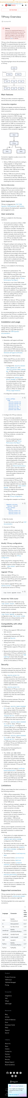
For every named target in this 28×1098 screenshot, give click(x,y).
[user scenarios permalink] (15, 214)
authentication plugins (18, 896)
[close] (25, 1086)
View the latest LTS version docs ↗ (14, 3)
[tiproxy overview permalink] (22, 17)
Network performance (19, 466)
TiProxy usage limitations (13, 390)
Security (12, 638)
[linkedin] (14, 1072)
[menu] (2, 5)
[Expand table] (25, 907)
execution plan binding (10, 874)
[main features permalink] (14, 95)
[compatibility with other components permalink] (13, 626)
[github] (7, 1072)
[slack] (20, 1072)
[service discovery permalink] (15, 185)
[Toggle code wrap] (23, 398)
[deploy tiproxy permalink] (13, 337)
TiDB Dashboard (11, 206)
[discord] (12, 1076)
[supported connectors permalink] (22, 890)
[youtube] (15, 1076)
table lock (18, 860)
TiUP (17, 204)
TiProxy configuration (16, 496)
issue (11, 38)
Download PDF (7, 21)
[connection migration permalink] (18, 104)
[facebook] (17, 1072)
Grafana (21, 206)
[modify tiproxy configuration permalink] (23, 543)
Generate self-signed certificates (13, 352)
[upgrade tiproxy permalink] (14, 572)
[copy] (25, 398)
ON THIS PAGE (13, 10)
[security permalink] (10, 664)
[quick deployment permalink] (16, 201)
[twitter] (10, 1072)
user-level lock (19, 858)
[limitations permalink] (12, 785)
